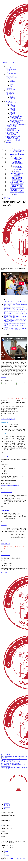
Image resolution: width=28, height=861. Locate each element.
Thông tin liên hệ (5, 838)
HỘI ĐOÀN (7, 807)
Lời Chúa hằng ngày (11, 69)
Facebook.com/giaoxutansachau (10, 485)
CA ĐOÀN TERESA (15, 122)
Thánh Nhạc (12, 81)
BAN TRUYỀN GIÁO (12, 138)
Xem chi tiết (3, 377)
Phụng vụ (9, 78)
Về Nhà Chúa (13, 98)
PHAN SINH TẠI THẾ (12, 132)
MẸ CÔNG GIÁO (11, 129)
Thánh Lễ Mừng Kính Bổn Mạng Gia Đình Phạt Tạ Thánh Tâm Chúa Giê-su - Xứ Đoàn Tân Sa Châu (15, 311)
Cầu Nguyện (10, 70)
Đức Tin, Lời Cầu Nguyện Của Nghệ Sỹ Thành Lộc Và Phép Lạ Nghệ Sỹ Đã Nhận (15, 329)
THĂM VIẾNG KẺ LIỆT (13, 137)
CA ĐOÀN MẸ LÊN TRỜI (16, 116)
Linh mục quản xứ (5, 811)
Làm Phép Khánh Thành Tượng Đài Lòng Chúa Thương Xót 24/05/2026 (15, 317)
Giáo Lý (12, 84)
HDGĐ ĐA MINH (11, 126)
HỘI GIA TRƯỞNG (12, 134)
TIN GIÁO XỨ (7, 805)
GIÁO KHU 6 (13, 112)
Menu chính (3, 800)
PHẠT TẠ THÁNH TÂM (13, 130)
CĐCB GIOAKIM (11, 125)
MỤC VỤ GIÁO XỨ (6, 754)
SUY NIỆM (6, 803)
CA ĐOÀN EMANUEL (15, 121)
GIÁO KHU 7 (13, 113)
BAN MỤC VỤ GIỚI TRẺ (13, 140)
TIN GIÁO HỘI (7, 804)
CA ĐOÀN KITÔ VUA (15, 117)
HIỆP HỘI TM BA (11, 128)
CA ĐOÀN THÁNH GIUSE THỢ (18, 124)
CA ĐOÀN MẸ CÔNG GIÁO (17, 120)
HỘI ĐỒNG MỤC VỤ (12, 102)
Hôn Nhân (12, 97)
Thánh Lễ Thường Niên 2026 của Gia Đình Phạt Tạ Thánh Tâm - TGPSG (15, 314)
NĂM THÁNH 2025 (12, 77)
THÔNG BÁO (4, 572)
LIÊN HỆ (8, 142)
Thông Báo (9, 94)
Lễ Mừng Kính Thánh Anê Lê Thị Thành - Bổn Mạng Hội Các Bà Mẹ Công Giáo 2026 (15, 302)
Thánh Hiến (9, 88)
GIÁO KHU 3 (13, 106)
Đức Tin (9, 82)
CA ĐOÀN (9, 114)
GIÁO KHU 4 (13, 108)
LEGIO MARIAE (11, 133)
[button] (15, 149)
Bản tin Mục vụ (10, 93)
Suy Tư (8, 72)
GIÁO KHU (10, 104)
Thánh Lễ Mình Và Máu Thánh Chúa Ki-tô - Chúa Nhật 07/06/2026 (14, 307)
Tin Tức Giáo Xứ (8, 198)
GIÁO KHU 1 (13, 109)
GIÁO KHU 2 (13, 105)
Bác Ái (11, 96)
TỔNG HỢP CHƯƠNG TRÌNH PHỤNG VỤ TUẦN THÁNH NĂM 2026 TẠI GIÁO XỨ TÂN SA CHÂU (15, 320)
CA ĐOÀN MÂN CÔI (15, 118)
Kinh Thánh (12, 86)
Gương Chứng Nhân (11, 73)
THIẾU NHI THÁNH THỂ (13, 136)
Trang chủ (6, 197)
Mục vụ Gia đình (11, 89)
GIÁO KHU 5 (13, 110)
